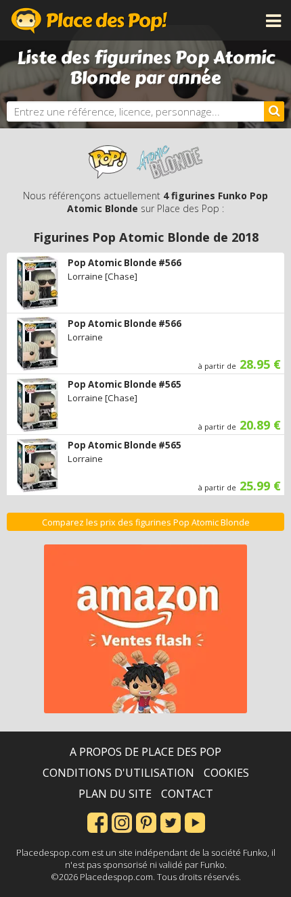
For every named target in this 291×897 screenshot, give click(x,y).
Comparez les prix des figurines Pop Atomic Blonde (146, 522)
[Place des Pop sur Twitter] (170, 821)
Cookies (226, 772)
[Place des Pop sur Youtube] (195, 821)
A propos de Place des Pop (145, 751)
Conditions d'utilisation (118, 772)
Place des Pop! (89, 20)
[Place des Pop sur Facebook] (97, 821)
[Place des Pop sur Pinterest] (146, 821)
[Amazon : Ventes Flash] (145, 628)
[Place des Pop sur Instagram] (122, 821)
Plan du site (115, 793)
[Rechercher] (274, 111)
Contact (187, 793)
